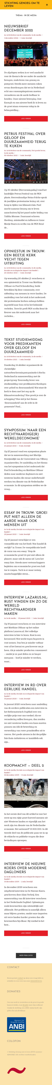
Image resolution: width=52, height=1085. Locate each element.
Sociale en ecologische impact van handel (20, 270)
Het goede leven (38, 150)
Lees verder (26, 118)
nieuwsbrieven (36, 981)
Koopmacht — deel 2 (24, 766)
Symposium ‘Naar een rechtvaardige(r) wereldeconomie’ (25, 434)
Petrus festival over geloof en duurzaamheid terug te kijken (25, 140)
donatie (25, 1005)
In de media (36, 35)
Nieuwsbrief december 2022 (18, 28)
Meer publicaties (26, 955)
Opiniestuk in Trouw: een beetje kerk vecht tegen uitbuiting (24, 257)
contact (20, 978)
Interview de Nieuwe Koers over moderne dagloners (25, 868)
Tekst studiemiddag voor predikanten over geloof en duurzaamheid (23, 346)
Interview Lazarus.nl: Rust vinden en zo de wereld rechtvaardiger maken (26, 606)
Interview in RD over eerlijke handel (25, 687)
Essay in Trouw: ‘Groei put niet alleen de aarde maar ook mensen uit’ (25, 519)
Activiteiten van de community (18, 35)
